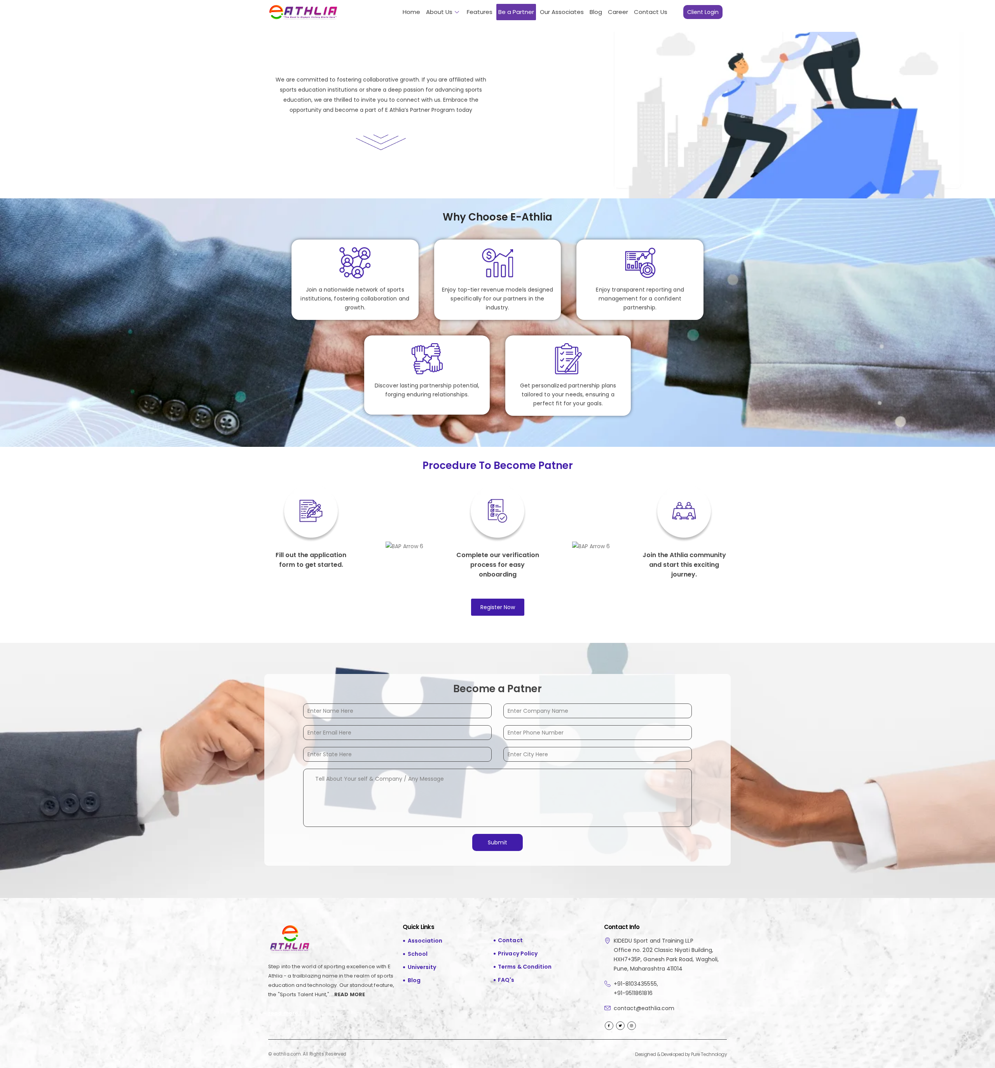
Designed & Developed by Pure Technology (681, 1054)
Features (479, 12)
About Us (439, 12)
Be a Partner (516, 12)
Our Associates (562, 12)
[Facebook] (609, 1025)
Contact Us (650, 12)
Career (618, 12)
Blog (596, 12)
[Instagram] (631, 1025)
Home (411, 12)
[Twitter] (620, 1025)
